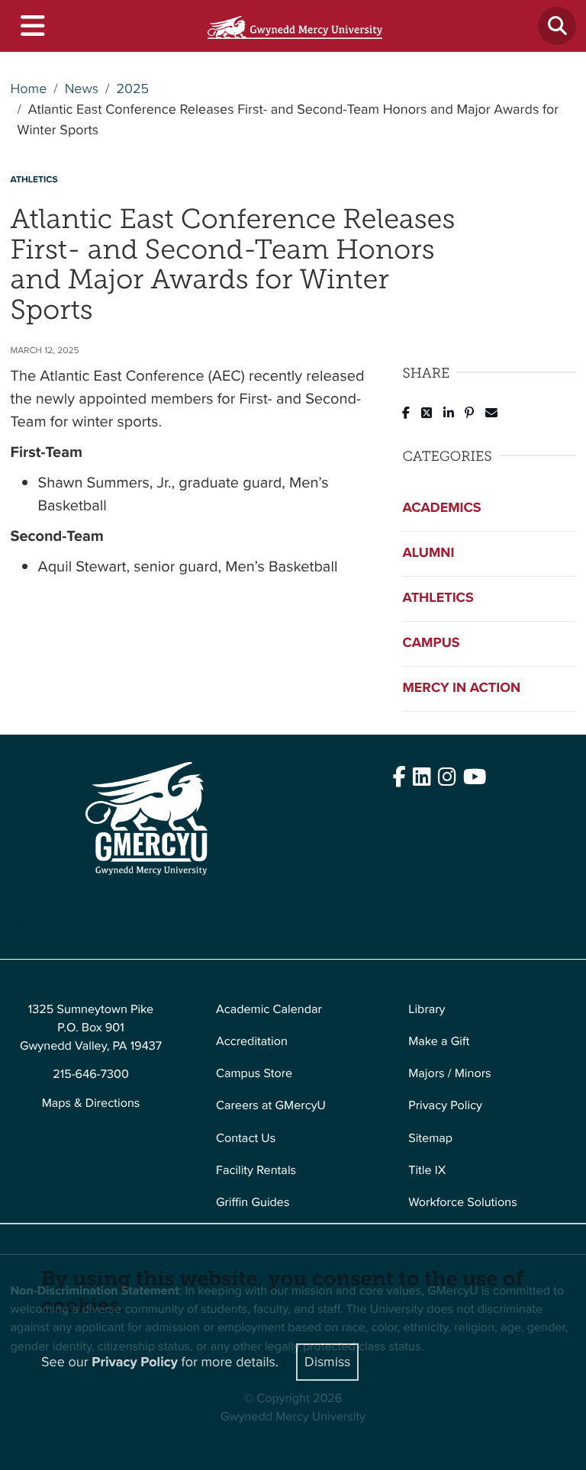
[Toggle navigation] (32, 26)
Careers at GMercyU (271, 1106)
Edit (21, 921)
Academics (441, 508)
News (81, 89)
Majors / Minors (449, 1073)
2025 (132, 89)
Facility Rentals (256, 1170)
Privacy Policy (445, 1106)
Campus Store (254, 1073)
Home (29, 89)
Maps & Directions (91, 1103)
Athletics (437, 598)
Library (426, 1009)
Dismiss (327, 1362)
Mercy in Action (461, 688)
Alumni (428, 553)
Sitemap (430, 1138)
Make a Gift (438, 1041)
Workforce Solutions (462, 1202)
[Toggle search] (557, 26)
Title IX (427, 1170)
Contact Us (245, 1138)
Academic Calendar (269, 1009)
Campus (430, 643)
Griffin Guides (253, 1202)
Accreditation (252, 1041)
